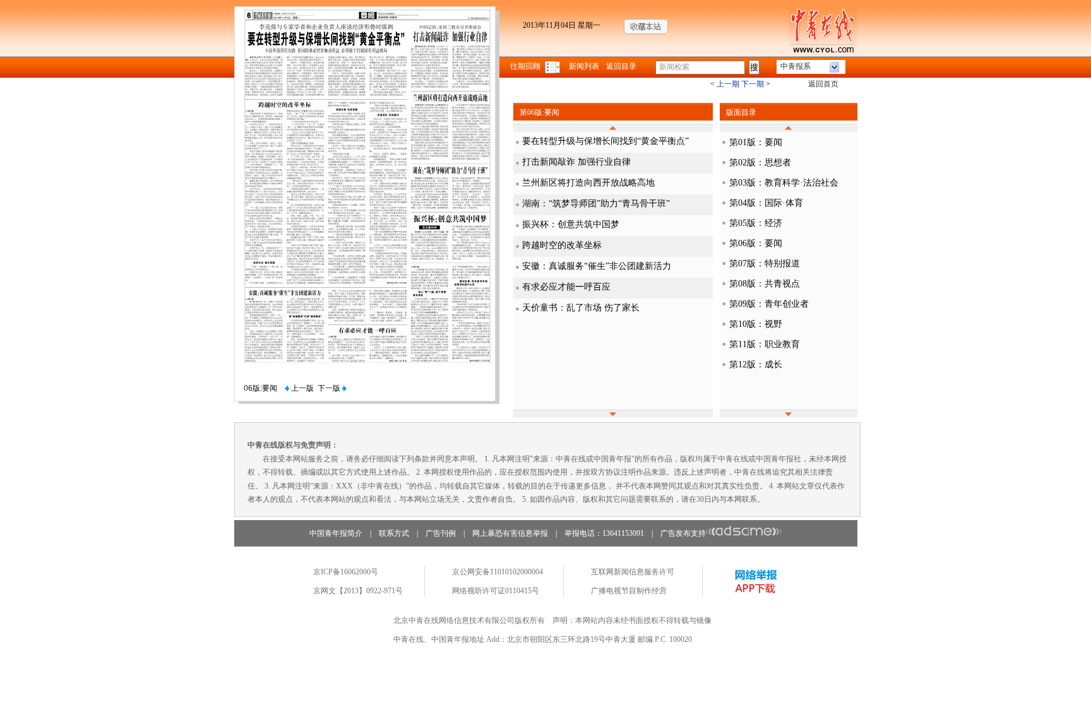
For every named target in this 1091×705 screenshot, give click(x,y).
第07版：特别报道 (764, 263)
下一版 (330, 388)
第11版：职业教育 (764, 344)
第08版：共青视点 (764, 283)
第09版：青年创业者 (769, 304)
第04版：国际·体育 (766, 203)
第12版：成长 (755, 364)
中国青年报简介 (335, 533)
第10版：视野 (755, 324)
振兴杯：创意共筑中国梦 (570, 224)
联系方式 (394, 533)
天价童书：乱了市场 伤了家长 (581, 307)
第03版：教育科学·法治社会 (783, 182)
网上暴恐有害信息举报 (510, 533)
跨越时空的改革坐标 (562, 245)
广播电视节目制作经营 (629, 590)
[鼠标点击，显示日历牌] (553, 66)
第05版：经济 (755, 223)
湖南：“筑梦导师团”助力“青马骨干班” (596, 203)
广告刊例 (441, 533)
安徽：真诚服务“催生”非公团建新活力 (596, 266)
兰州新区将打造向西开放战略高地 (588, 182)
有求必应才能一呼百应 (566, 287)
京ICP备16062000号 (345, 571)
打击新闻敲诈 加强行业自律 (576, 162)
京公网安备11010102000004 (497, 571)
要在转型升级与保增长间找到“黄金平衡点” (605, 141)
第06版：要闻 (755, 243)
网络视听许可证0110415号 (495, 590)
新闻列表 (584, 66)
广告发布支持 (683, 533)
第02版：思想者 (760, 162)
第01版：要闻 (755, 142)
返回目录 (621, 66)
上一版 (301, 388)
